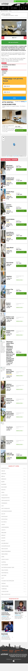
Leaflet (7, 155)
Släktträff (3, 575)
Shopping (3, 562)
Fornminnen (4, 503)
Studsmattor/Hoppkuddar (7, 580)
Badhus (3, 476)
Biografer (3, 484)
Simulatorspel (4, 570)
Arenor (3, 471)
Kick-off (3, 513)
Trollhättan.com (4, 11)
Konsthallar (4, 516)
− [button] (3, 140)
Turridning (4, 588)
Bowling (3, 489)
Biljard (3, 481)
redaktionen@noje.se (17, 659)
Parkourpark (4, 554)
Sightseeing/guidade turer (7, 567)
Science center (4, 559)
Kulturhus (4, 522)
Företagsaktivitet (5, 500)
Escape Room (4, 495)
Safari (2, 556)
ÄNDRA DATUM (19, 279)
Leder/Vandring (5, 527)
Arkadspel (3, 473)
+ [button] (3, 137)
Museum (3, 540)
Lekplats (3, 530)
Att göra (14, 8)
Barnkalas (3, 479)
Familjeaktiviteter (5, 497)
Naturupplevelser (5, 546)
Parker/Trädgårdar (6, 551)
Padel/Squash (4, 548)
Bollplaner (4, 487)
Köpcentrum (4, 519)
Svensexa (3, 583)
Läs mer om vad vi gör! (21, 656)
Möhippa (3, 538)
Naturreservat (4, 543)
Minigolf (3, 535)
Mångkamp (3, 532)
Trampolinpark (4, 586)
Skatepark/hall (4, 572)
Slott (2, 578)
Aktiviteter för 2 (5, 468)
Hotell (10, 11)
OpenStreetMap (16, 155)
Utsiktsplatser (4, 591)
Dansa (2, 492)
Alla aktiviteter (6, 594)
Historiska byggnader (6, 511)
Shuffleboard (4, 564)
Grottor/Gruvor (5, 508)
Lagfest (3, 524)
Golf (2, 505)
